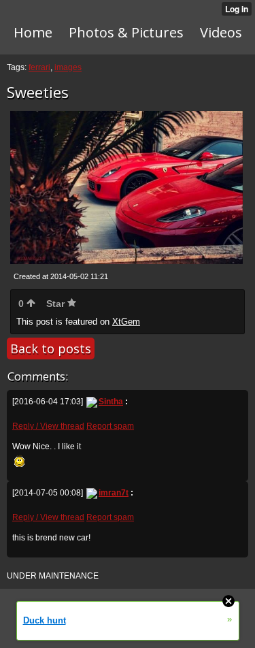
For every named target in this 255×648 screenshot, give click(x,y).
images (68, 67)
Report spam (110, 426)
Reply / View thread (48, 426)
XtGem (126, 322)
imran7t (114, 493)
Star (56, 303)
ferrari (39, 67)
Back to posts (50, 348)
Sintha (111, 401)
